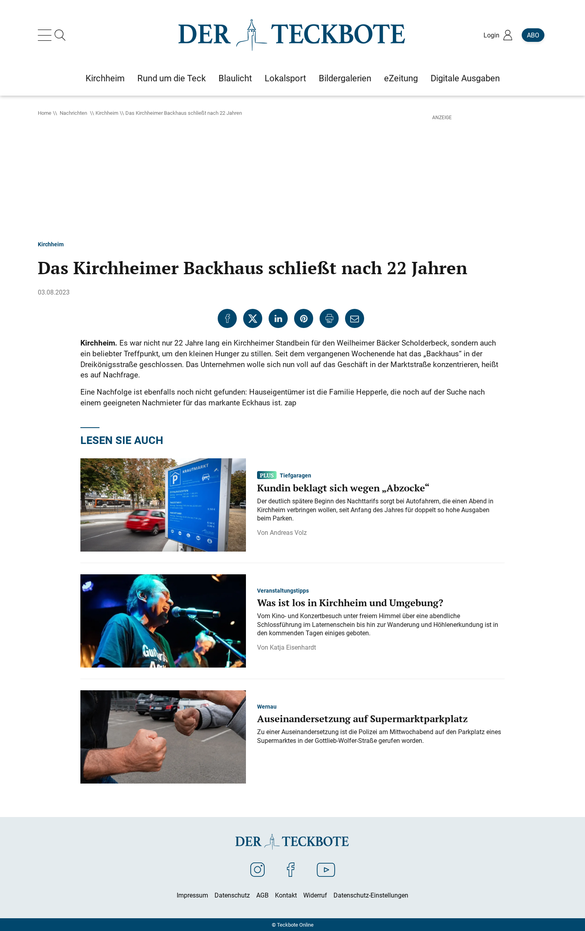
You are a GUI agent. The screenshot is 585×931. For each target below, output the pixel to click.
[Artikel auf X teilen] (252, 318)
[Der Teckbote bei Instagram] (257, 869)
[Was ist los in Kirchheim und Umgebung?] (163, 620)
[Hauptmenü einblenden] (46, 35)
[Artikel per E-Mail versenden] (354, 318)
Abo (533, 35)
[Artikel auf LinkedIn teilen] (278, 318)
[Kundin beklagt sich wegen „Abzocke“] (163, 504)
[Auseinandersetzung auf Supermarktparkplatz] (163, 736)
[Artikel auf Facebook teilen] (227, 318)
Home (44, 112)
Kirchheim (107, 112)
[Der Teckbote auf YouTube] (326, 869)
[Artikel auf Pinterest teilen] (303, 318)
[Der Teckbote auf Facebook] (290, 869)
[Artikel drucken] (329, 318)
